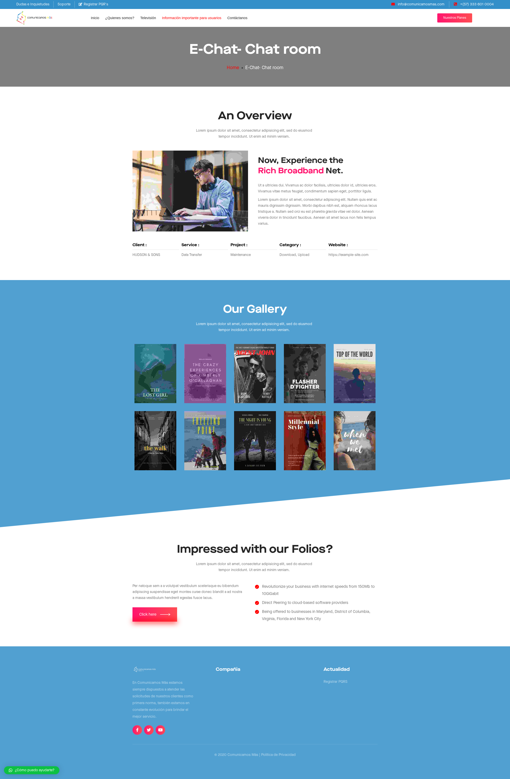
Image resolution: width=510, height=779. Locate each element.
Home (233, 68)
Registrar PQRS (335, 682)
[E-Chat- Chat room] (155, 373)
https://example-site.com (349, 255)
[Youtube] (160, 730)
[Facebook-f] (137, 730)
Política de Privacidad (278, 755)
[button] (454, 18)
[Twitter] (149, 730)
